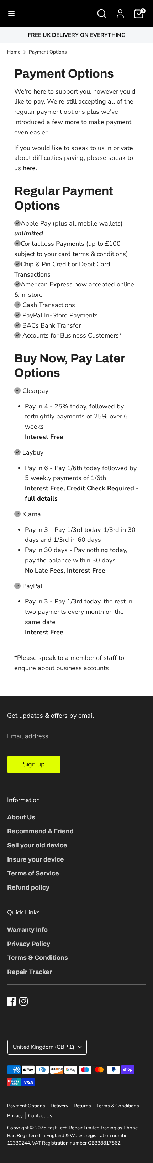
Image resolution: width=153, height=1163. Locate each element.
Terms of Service (33, 873)
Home (13, 52)
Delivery (59, 1105)
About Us (21, 817)
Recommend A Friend (40, 831)
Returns (82, 1105)
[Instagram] (23, 1001)
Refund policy (28, 887)
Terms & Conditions (37, 957)
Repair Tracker (29, 971)
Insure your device (35, 859)
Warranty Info (27, 929)
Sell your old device (37, 845)
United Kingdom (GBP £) (43, 1047)
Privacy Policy (28, 943)
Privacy (15, 1115)
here (29, 168)
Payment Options (48, 52)
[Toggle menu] (11, 13)
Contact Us (40, 1115)
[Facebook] (11, 1001)
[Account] (120, 11)
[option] (76, 35)
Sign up (34, 764)
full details (41, 498)
